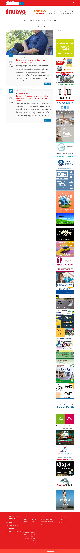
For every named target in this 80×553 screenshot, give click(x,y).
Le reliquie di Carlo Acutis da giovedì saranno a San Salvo (30, 61)
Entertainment (26, 530)
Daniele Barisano (50, 551)
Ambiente (33, 519)
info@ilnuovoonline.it (13, 525)
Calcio (32, 523)
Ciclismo (25, 525)
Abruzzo (25, 519)
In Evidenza (26, 532)
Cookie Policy (62, 522)
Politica (44, 20)
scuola (32, 540)
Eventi (32, 530)
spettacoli (33, 542)
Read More (47, 83)
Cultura (49, 20)
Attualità (31, 20)
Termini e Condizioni (63, 519)
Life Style (33, 532)
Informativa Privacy (63, 520)
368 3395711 (50, 521)
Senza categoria (26, 542)
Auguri (32, 521)
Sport (54, 20)
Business (25, 523)
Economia (33, 528)
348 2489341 (45, 521)
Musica (25, 534)
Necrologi (33, 534)
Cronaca (38, 20)
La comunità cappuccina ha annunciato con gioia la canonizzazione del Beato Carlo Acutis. (33, 98)
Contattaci (70, 2)
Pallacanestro (26, 538)
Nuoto (32, 536)
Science (25, 540)
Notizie (26, 20)
